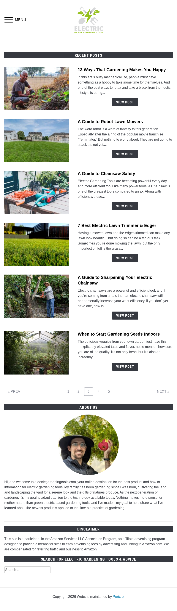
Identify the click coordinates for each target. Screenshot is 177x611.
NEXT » (163, 391)
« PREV (14, 391)
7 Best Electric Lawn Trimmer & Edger (117, 225)
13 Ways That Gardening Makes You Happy (122, 69)
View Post (125, 102)
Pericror (119, 596)
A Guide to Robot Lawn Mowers (110, 121)
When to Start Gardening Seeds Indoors (119, 334)
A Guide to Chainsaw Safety (106, 173)
